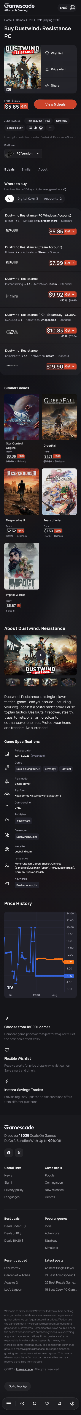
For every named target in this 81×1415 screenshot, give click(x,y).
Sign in (8, 1182)
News (8, 1175)
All (9, 198)
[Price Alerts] (60, 1403)
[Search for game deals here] (35, 1403)
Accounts (53, 198)
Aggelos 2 (11, 1282)
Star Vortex (12, 1268)
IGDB (10, 1349)
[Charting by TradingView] (10, 988)
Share (55, 85)
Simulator (51, 1248)
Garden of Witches (17, 1275)
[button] (12, 682)
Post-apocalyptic (27, 885)
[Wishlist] (47, 1403)
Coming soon (54, 1182)
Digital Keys (27, 198)
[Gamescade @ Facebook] (9, 1152)
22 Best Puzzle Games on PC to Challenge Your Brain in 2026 (61, 1282)
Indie (48, 1226)
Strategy (61, 121)
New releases (54, 1190)
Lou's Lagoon (13, 1290)
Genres (50, 1197)
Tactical (66, 769)
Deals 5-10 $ (12, 1233)
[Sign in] (72, 1403)
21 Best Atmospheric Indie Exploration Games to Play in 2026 (61, 1275)
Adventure (52, 1233)
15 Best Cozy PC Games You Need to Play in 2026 (61, 1290)
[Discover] (22, 1403)
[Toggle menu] (8, 1403)
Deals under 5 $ (14, 1226)
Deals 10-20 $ (13, 1241)
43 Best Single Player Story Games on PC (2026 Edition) (61, 1268)
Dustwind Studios (26, 837)
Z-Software (23, 821)
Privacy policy (14, 1190)
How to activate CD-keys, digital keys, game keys (33, 189)
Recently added (15, 1260)
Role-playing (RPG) (38, 121)
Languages (11, 1197)
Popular (50, 1175)
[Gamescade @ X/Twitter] (19, 1152)
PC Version (25, 153)
